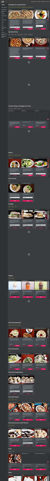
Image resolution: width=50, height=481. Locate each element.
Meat (9, 7)
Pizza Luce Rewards (38, 1)
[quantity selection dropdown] (19, 200)
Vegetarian (12, 7)
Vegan (15, 7)
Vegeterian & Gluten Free (24, 7)
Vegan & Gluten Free (30, 7)
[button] (3, 1)
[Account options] (47, 1)
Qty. (13, 200)
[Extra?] (18, 254)
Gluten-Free (19, 7)
